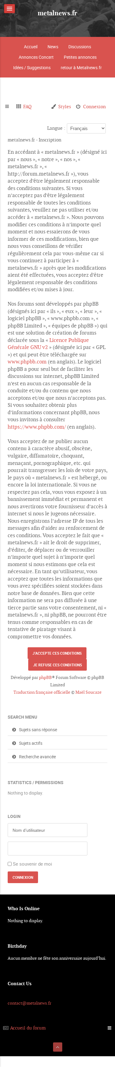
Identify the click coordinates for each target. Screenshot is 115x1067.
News (53, 47)
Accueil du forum (28, 1028)
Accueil (30, 47)
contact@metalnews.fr (29, 1003)
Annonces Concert (36, 57)
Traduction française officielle (41, 692)
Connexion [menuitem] (94, 106)
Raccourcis (9, 106)
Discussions (79, 47)
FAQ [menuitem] (27, 106)
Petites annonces (80, 57)
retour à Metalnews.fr (81, 67)
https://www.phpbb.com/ (37, 426)
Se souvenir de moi (32, 864)
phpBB (45, 677)
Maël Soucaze (88, 692)
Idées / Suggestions (32, 67)
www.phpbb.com (27, 361)
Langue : (56, 128)
